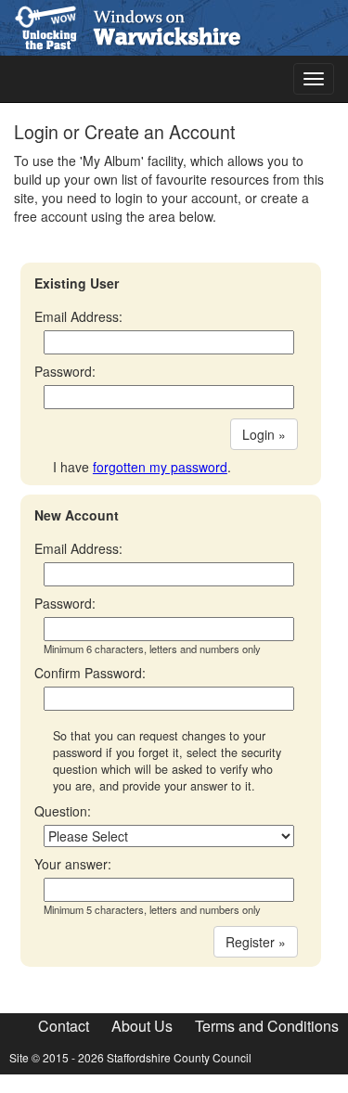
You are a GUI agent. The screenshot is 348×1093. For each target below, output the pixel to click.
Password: (65, 371)
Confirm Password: (90, 672)
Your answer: (72, 864)
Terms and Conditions (267, 1025)
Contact (63, 1025)
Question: (62, 811)
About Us (142, 1025)
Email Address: (78, 316)
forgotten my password (160, 466)
